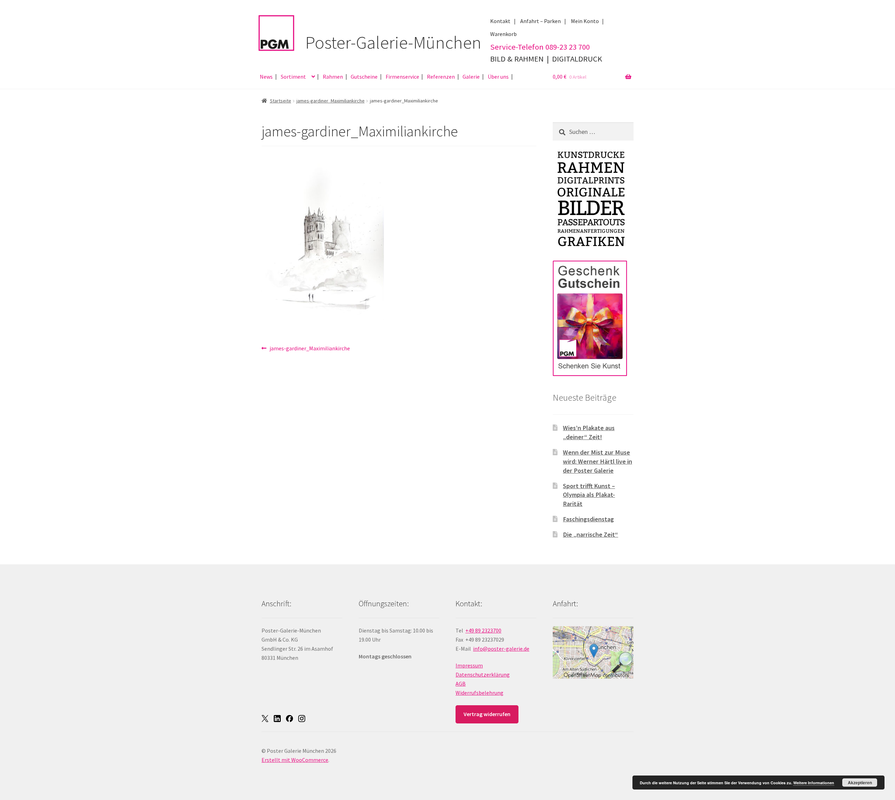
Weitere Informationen (813, 782)
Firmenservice (402, 76)
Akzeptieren (860, 782)
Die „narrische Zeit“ (590, 534)
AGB (461, 683)
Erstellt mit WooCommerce (295, 759)
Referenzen (441, 76)
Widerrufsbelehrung (479, 692)
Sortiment (293, 76)
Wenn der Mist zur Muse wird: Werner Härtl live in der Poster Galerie (597, 461)
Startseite (280, 101)
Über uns (498, 76)
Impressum (469, 665)
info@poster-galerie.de (501, 648)
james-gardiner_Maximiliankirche (330, 101)
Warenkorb (503, 33)
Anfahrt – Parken (540, 20)
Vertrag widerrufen (487, 713)
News (266, 76)
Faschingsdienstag (588, 519)
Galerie (471, 76)
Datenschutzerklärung (483, 674)
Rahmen (333, 76)
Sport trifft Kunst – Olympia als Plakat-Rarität (589, 495)
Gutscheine (364, 76)
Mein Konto (585, 20)
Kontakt (500, 20)
